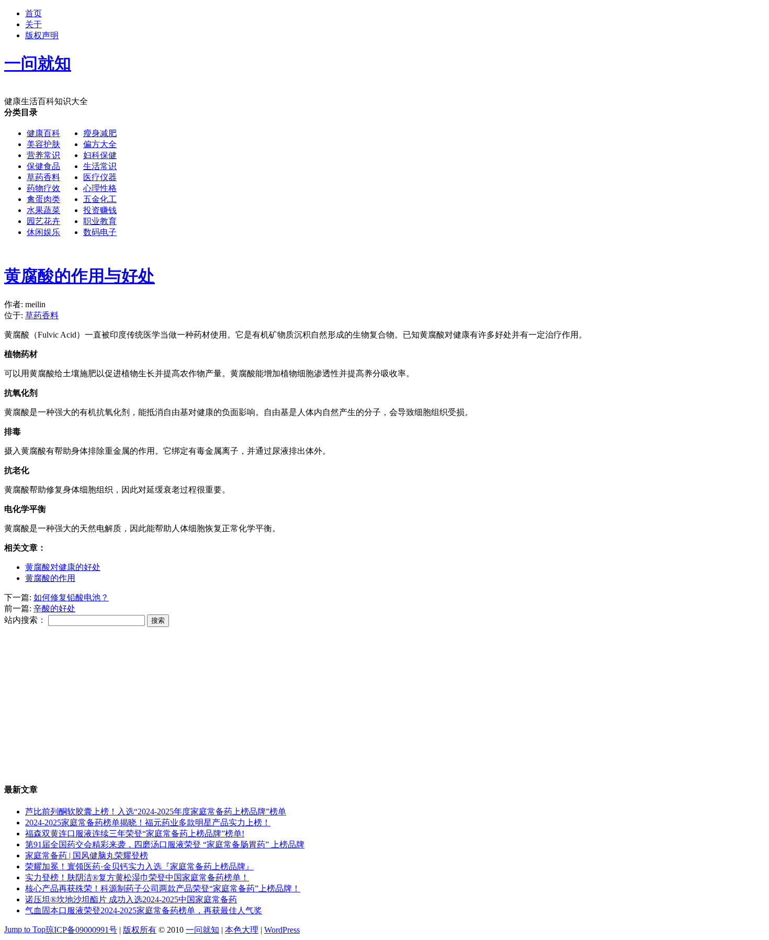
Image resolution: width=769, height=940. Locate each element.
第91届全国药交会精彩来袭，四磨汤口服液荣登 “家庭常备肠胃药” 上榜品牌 (164, 844)
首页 (33, 13)
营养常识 (43, 155)
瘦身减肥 (100, 133)
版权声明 (42, 35)
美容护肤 (43, 144)
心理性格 (100, 188)
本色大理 (241, 929)
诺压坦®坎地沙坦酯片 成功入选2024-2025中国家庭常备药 (131, 899)
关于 (33, 24)
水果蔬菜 (43, 210)
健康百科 (43, 133)
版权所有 (139, 929)
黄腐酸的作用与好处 (79, 275)
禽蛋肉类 (43, 199)
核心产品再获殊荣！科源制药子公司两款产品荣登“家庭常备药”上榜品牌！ (162, 888)
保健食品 (43, 166)
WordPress (282, 929)
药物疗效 (43, 188)
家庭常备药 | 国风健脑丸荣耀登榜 (86, 855)
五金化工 (100, 199)
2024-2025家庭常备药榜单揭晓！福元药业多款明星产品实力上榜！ (147, 822)
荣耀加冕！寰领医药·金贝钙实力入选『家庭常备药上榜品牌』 (139, 866)
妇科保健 (100, 155)
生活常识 (100, 166)
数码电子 (100, 232)
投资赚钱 (100, 210)
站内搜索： (25, 620)
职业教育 (100, 221)
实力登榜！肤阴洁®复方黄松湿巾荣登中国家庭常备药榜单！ (137, 877)
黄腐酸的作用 (50, 578)
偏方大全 (100, 144)
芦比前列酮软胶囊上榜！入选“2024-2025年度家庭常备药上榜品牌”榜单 (155, 811)
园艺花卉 (43, 221)
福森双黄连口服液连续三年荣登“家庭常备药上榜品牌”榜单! (134, 833)
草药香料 (43, 177)
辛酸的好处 (54, 608)
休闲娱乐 (43, 232)
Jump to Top (25, 929)
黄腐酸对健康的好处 (62, 567)
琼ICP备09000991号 (81, 929)
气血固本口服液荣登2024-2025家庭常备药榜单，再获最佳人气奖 (143, 910)
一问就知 (202, 929)
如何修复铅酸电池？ (71, 597)
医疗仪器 (100, 177)
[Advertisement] (432, 180)
